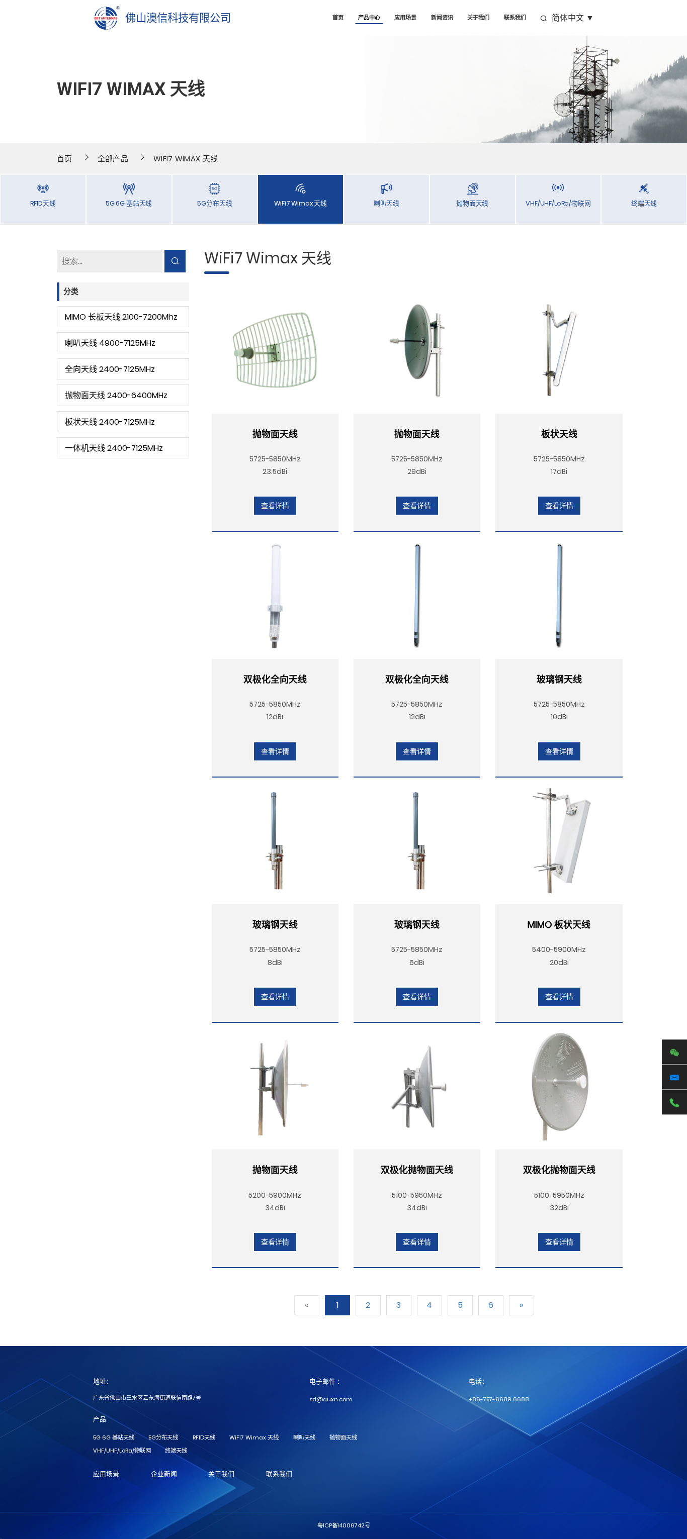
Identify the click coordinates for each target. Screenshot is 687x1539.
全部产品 (113, 158)
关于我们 (478, 18)
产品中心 (369, 18)
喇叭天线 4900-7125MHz (110, 343)
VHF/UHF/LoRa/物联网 (122, 1451)
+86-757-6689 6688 (499, 1399)
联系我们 (515, 18)
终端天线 (176, 1451)
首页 (337, 18)
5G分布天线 (163, 1437)
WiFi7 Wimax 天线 (185, 158)
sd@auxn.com (331, 1399)
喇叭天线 (304, 1437)
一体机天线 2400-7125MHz (114, 448)
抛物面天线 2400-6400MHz (116, 395)
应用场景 (405, 18)
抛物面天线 (343, 1437)
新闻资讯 (442, 18)
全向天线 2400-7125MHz (110, 369)
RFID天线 (204, 1437)
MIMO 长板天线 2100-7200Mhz (121, 317)
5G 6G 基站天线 (113, 1437)
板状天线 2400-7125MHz (110, 422)
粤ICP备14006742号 (343, 1525)
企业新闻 (164, 1474)
